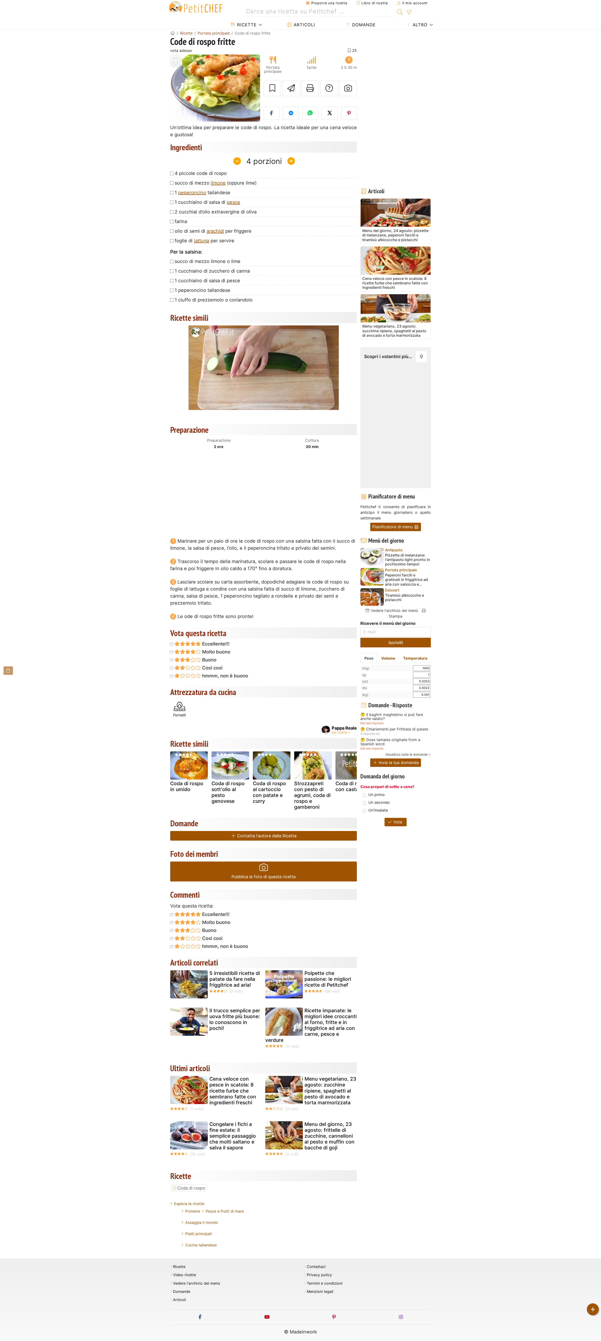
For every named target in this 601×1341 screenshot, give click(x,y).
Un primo (376, 794)
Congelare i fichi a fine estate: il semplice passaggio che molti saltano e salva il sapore (232, 1136)
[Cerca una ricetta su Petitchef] (400, 11)
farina (181, 221)
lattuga (201, 240)
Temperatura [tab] (415, 658)
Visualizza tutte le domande (406, 754)
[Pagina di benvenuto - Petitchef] (172, 33)
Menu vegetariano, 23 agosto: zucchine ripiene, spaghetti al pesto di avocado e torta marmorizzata (330, 1090)
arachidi (215, 231)
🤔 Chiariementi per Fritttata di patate (394, 729)
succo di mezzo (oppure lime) (216, 183)
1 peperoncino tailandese (202, 290)
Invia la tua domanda (398, 762)
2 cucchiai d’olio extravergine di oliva (216, 212)
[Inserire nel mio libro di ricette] (272, 88)
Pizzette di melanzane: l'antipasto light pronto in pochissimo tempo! (407, 559)
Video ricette (184, 1275)
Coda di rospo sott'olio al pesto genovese (228, 792)
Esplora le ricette (189, 1203)
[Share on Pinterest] (349, 113)
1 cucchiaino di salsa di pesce (207, 280)
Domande (363, 24)
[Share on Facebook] (272, 113)
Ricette (246, 24)
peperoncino (192, 192)
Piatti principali (198, 1233)
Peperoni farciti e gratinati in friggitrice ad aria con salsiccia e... (406, 579)
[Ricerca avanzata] (409, 12)
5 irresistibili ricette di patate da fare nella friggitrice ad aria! (234, 979)
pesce (233, 202)
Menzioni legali (320, 1291)
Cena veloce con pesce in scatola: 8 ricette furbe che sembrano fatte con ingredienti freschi (232, 1090)
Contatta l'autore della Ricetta (266, 835)
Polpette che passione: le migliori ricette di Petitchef (327, 979)
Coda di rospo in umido (186, 786)
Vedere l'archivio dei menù (394, 610)
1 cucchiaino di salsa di (207, 202)
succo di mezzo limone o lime (207, 261)
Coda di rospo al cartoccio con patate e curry (269, 792)
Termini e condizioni (325, 1283)
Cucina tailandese (201, 1245)
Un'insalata (378, 810)
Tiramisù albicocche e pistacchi (404, 597)
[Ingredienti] (8, 670)
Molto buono (215, 652)
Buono (208, 660)
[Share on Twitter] (330, 113)
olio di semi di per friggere (213, 231)
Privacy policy (319, 1275)
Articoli (303, 24)
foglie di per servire (204, 240)
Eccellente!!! (215, 644)
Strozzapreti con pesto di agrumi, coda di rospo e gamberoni (312, 795)
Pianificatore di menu (393, 526)
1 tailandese (202, 192)
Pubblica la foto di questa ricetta (263, 876)
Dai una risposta (371, 723)
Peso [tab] (369, 658)
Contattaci (316, 1266)
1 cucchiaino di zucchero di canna (212, 271)
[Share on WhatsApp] (310, 113)
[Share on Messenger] (291, 113)
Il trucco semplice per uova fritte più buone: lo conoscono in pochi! (234, 1019)
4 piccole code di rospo (201, 173)
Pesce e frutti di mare (225, 1211)
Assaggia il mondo (201, 1222)
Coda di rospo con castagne (352, 786)
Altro (419, 24)
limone (218, 183)
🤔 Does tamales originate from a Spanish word (390, 742)
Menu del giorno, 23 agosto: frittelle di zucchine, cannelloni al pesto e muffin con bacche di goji (329, 1136)
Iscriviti (396, 642)
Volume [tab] (388, 658)
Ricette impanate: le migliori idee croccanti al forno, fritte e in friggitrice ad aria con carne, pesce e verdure (311, 1025)
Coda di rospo (191, 1188)
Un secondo (379, 802)
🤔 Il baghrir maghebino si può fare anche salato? (391, 717)
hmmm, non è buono (224, 676)
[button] (177, 88)
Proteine (192, 1211)
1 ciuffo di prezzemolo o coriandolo (214, 300)
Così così (212, 668)
